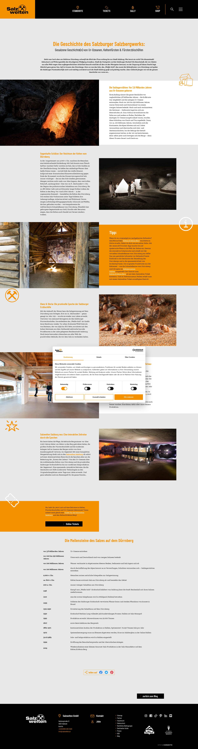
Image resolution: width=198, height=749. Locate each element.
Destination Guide (122, 728)
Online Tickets (72, 523)
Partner (119, 718)
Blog (118, 736)
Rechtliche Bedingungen (124, 726)
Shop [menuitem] (157, 10)
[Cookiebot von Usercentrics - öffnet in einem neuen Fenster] (134, 350)
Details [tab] (99, 357)
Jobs (98, 721)
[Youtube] (170, 715)
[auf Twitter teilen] (106, 672)
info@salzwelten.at (64, 731)
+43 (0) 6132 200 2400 (65, 729)
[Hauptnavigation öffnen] (181, 9)
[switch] (87, 388)
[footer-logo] (149, 730)
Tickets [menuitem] (106, 10)
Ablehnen (69, 397)
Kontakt (100, 715)
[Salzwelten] (17, 9)
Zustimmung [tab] (68, 357)
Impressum (120, 720)
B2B (118, 733)
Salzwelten (36, 718)
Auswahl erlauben (99, 397)
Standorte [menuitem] (77, 10)
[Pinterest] (160, 715)
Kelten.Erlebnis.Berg (117, 274)
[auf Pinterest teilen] (112, 672)
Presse (119, 731)
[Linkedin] (165, 715)
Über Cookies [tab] (130, 357)
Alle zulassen (128, 397)
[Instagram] (145, 715)
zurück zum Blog (150, 696)
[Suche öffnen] (172, 9)
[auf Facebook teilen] (101, 672)
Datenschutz (121, 723)
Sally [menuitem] (133, 10)
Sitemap (119, 715)
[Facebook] (150, 715)
